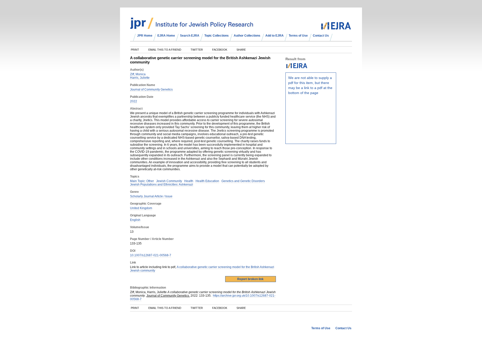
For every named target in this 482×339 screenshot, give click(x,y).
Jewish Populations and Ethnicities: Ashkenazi (161, 184)
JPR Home (144, 35)
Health (188, 181)
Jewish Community (169, 181)
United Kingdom (141, 208)
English (135, 220)
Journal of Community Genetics (151, 89)
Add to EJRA (274, 35)
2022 (133, 101)
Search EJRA (189, 35)
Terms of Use (298, 35)
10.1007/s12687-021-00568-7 (150, 255)
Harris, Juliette (140, 77)
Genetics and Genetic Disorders (243, 181)
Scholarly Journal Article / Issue (151, 196)
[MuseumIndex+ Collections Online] (191, 27)
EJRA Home (166, 35)
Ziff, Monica (138, 74)
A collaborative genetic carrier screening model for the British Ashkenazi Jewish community (202, 268)
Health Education (207, 181)
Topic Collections (216, 35)
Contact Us (321, 35)
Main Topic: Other (142, 181)
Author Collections (247, 35)
